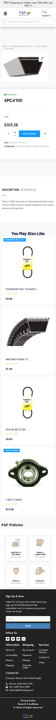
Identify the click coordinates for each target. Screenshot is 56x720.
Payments (27, 655)
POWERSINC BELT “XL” (14, 240)
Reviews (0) (28, 189)
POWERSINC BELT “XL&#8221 (21, 289)
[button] (5, 14)
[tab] (11, 190)
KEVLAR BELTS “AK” (16, 429)
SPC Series (42, 46)
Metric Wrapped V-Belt (21, 46)
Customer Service (43, 651)
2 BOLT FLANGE (11, 450)
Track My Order (26, 666)
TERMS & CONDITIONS (40, 553)
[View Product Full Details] (28, 283)
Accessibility (12, 655)
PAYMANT (40, 581)
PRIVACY (16, 581)
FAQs (41, 662)
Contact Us (44, 657)
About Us (10, 650)
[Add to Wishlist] (45, 133)
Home (4, 46)
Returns (9, 660)
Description (10, 189)
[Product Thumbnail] (42, 58)
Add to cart (29, 133)
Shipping (10, 665)
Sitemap (26, 660)
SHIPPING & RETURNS (16, 553)
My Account (28, 650)
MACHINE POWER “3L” (17, 359)
